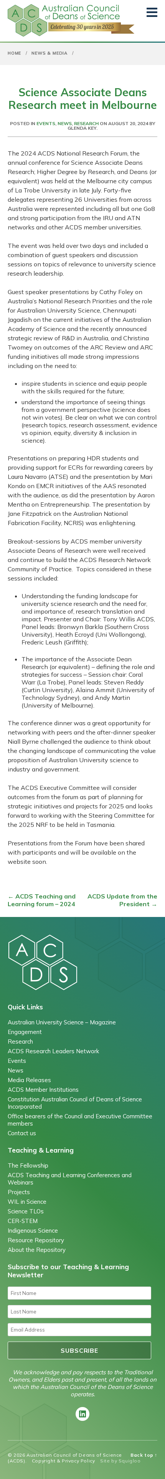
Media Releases (29, 1080)
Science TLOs (26, 1211)
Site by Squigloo (120, 1461)
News (65, 123)
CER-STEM (23, 1221)
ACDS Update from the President (122, 900)
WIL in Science (27, 1201)
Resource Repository (36, 1240)
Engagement (25, 1032)
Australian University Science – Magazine (62, 1022)
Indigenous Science (33, 1230)
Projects (19, 1192)
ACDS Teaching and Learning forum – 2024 (42, 900)
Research (86, 123)
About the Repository (37, 1249)
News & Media (49, 53)
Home (14, 53)
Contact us (22, 1133)
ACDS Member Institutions (43, 1089)
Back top (143, 1455)
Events (45, 123)
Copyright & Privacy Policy (63, 1461)
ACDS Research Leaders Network (53, 1051)
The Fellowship (28, 1165)
